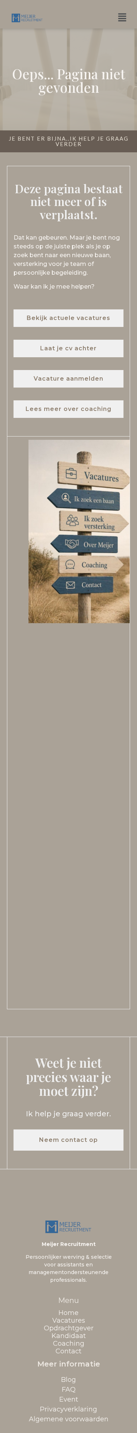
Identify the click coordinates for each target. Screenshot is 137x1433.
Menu (68, 1300)
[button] (122, 18)
